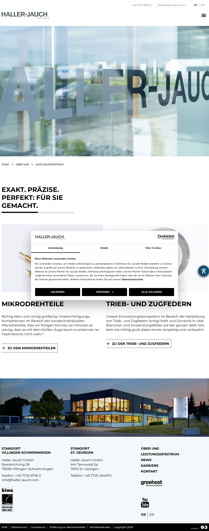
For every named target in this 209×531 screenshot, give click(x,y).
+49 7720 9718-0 (28, 476)
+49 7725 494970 (97, 476)
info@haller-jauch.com (20, 480)
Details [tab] (105, 248)
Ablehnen (57, 292)
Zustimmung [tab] (55, 248)
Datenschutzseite (132, 279)
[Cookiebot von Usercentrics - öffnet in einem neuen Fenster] (160, 237)
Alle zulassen (151, 292)
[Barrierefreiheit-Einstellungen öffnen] (203, 271)
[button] (203, 15)
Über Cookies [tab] (153, 248)
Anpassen (102, 292)
